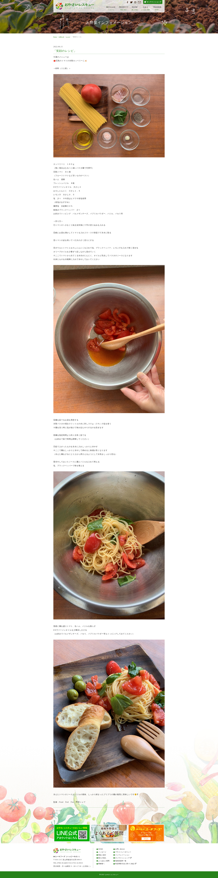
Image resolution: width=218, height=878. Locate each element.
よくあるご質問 (103, 861)
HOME (100, 849)
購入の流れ (102, 858)
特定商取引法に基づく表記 (125, 864)
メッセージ (102, 852)
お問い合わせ (120, 849)
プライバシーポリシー (123, 852)
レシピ (68, 37)
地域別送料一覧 (120, 861)
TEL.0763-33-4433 (60, 863)
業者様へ (101, 864)
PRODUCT (123, 8)
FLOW (135, 8)
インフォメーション (122, 855)
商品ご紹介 (102, 855)
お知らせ (61, 37)
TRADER (157, 8)
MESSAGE (111, 8)
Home (55, 37)
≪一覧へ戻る (57, 810)
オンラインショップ (154, 2)
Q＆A (145, 8)
